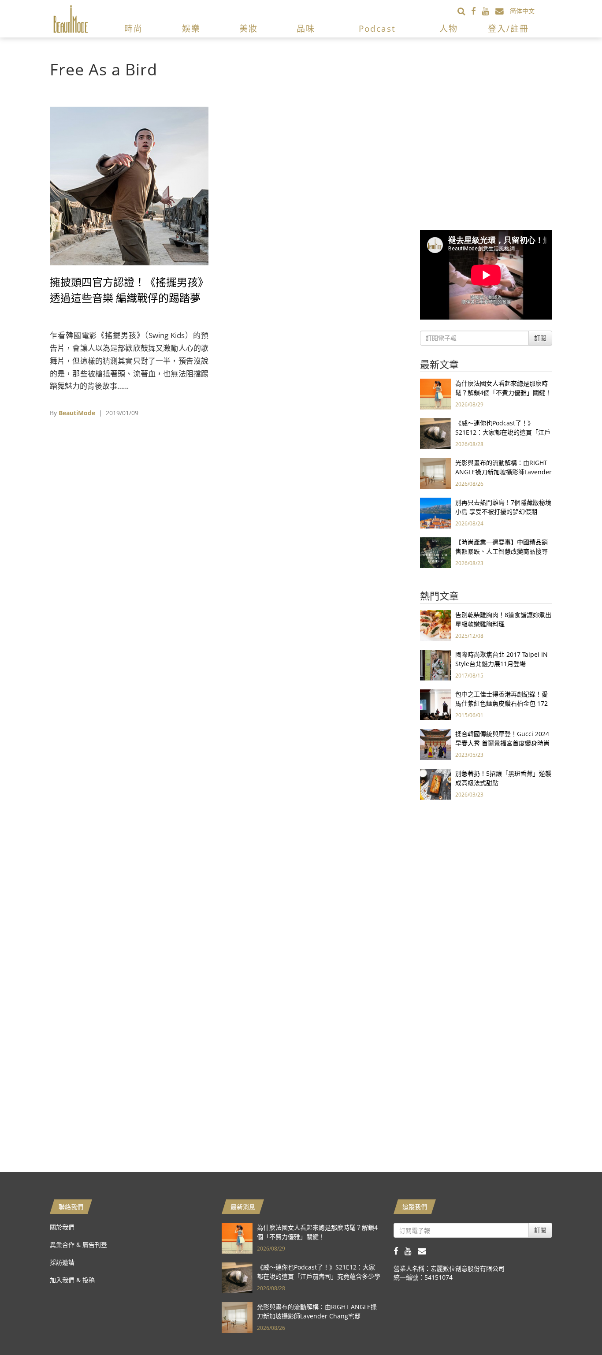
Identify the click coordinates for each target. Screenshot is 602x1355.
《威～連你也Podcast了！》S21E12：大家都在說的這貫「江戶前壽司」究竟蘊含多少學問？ (502, 432)
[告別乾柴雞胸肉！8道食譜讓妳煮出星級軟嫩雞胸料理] (435, 625)
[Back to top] (573, 1326)
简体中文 (522, 11)
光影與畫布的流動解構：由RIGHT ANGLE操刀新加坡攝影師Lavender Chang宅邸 (503, 471)
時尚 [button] (133, 28)
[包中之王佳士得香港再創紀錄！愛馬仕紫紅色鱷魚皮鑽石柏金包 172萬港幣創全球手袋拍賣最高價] (435, 704)
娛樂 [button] (191, 28)
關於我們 (62, 1227)
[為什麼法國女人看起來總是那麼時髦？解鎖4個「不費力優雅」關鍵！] (435, 393)
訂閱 (540, 338)
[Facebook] (476, 11)
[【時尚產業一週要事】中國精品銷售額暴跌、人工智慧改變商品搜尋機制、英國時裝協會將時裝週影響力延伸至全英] (435, 552)
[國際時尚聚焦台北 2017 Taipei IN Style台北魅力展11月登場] (435, 664)
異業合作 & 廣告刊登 (78, 1244)
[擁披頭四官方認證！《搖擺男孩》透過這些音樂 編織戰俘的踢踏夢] (129, 185)
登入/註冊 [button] (508, 28)
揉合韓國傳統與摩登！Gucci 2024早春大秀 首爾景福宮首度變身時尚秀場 (502, 743)
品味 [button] (306, 28)
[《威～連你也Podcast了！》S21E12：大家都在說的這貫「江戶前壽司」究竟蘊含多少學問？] (435, 433)
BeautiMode (77, 413)
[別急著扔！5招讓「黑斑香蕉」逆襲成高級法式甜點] (435, 783)
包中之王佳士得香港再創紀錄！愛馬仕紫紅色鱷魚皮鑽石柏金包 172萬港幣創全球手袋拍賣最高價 (501, 703)
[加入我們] (502, 11)
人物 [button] (448, 28)
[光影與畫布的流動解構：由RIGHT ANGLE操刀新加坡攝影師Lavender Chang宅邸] (435, 473)
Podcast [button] (377, 28)
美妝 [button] (248, 28)
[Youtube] (488, 11)
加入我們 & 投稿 (72, 1280)
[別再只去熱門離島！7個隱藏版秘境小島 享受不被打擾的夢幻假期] (435, 512)
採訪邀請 (62, 1262)
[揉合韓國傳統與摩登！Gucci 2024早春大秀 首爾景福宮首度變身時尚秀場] (435, 744)
